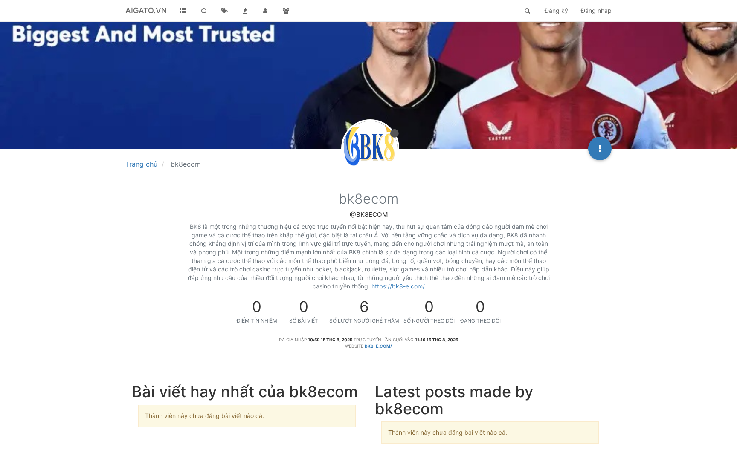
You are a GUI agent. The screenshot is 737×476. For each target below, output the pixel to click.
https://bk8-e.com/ (398, 286)
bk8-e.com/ (378, 346)
